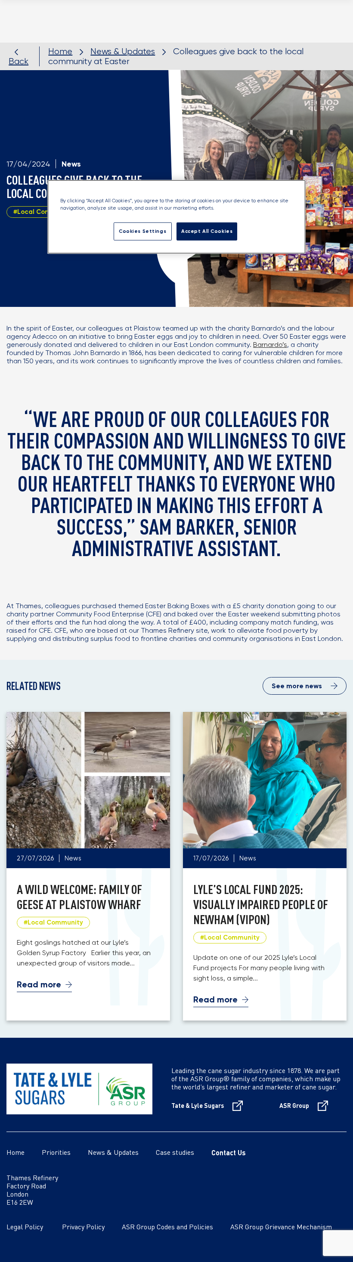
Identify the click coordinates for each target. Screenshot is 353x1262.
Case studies (175, 1153)
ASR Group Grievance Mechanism (281, 1227)
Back (18, 61)
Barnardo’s (270, 344)
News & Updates (122, 51)
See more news (297, 686)
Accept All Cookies (206, 231)
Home (60, 51)
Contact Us (228, 1152)
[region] (176, 216)
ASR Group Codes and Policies (167, 1227)
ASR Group (294, 1105)
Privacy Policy (92, 1227)
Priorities (56, 1153)
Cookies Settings (142, 231)
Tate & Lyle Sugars (197, 1105)
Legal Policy (34, 1227)
